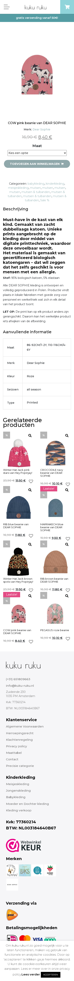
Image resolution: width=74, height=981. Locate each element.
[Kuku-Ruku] (23, 665)
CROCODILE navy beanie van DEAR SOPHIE (51, 472)
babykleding (36, 183)
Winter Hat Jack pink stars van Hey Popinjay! (17, 471)
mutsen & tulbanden (36, 192)
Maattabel (14, 753)
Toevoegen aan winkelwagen (35, 164)
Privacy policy (16, 746)
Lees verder (31, 974)
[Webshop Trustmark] (23, 845)
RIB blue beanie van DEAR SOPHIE (16, 526)
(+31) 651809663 (18, 679)
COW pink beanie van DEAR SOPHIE (17, 632)
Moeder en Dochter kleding (27, 804)
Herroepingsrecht (20, 733)
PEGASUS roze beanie (54, 630)
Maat (37, 146)
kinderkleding (55, 183)
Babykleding (15, 797)
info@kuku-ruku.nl (20, 686)
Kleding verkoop (18, 810)
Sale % (44, 200)
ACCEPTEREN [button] (50, 974)
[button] (31, 481)
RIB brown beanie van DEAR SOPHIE (54, 580)
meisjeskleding (18, 188)
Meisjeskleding (17, 784)
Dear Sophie (41, 129)
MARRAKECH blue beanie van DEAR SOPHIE (51, 527)
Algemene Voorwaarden (25, 726)
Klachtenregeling (19, 740)
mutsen (35, 188)
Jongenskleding (18, 790)
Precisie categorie (20, 766)
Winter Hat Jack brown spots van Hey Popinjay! (18, 580)
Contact (12, 759)
